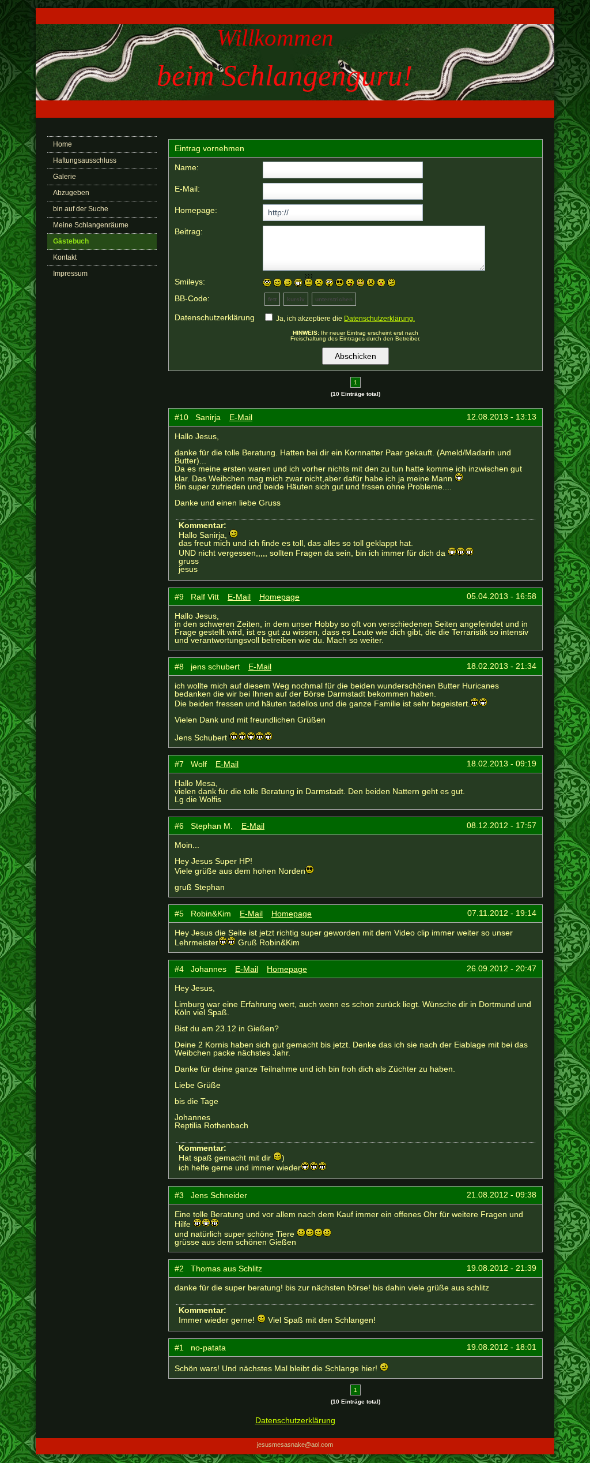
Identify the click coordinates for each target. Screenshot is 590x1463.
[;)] (287, 282)
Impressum (70, 274)
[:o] (329, 282)
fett (272, 299)
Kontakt (65, 257)
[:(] (319, 282)
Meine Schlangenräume (90, 225)
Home (62, 144)
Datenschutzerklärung (295, 1420)
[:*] (381, 282)
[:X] (370, 282)
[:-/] (391, 282)
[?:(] (308, 280)
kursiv (296, 299)
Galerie (64, 177)
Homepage (279, 596)
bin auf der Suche (80, 209)
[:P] (350, 282)
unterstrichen (334, 299)
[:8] (339, 282)
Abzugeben (71, 193)
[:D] (298, 282)
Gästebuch (71, 241)
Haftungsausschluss (84, 160)
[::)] (267, 282)
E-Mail (240, 417)
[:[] (360, 282)
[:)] (277, 282)
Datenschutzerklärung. (379, 319)
